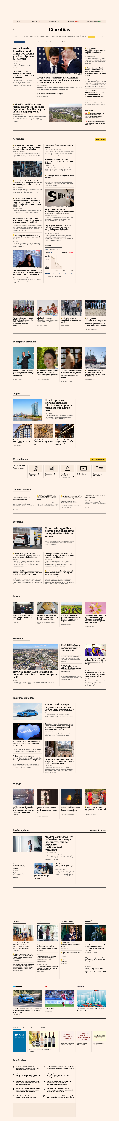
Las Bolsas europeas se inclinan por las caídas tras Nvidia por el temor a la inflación (45, 41)
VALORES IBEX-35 (49, 276)
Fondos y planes (62, 36)
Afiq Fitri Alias (40, 508)
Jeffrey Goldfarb (65, 325)
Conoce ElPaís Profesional (98, 459)
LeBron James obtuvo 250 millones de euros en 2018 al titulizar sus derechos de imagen (95, 661)
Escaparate (34, 1028)
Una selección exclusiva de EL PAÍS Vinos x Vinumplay (40, 1050)
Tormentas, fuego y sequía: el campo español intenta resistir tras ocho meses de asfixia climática (26, 555)
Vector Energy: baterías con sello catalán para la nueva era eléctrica (23, 617)
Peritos (38, 942)
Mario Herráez (16, 1014)
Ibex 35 (18, 21)
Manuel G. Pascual (89, 329)
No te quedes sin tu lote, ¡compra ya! (98, 1044)
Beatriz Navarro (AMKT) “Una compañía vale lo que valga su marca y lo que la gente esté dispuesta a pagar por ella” (23, 956)
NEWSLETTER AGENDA (101, 139)
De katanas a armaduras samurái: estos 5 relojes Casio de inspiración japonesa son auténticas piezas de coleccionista (28, 1076)
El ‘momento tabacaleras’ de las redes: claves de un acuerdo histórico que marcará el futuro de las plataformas (95, 322)
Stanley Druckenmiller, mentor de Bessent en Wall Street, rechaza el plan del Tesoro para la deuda (95, 673)
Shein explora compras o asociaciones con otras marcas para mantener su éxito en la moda (59, 211)
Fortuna (16, 921)
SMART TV (87, 942)
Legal (39, 921)
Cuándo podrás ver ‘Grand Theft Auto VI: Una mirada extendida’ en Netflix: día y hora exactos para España (60, 1076)
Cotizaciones (55, 36)
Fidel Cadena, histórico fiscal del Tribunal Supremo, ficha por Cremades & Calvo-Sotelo (46, 957)
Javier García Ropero (18, 151)
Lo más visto (19, 1060)
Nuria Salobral (40, 85)
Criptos (17, 393)
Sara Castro (16, 208)
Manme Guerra (16, 950)
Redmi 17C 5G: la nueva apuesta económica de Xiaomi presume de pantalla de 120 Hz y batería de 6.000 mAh (95, 971)
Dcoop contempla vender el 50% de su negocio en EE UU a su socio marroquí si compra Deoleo (27, 147)
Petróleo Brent (52, 21)
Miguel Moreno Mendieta (50, 852)
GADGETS (87, 956)
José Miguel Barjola (41, 961)
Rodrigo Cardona (49, 539)
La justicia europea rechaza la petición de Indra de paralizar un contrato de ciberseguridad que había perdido (59, 1083)
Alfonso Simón (16, 114)
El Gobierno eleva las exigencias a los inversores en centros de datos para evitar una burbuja (59, 573)
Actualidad (19, 139)
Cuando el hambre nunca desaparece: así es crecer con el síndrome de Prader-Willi (47, 809)
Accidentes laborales (42, 964)
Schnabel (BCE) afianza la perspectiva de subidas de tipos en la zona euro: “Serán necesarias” (70, 648)
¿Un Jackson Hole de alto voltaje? (50, 94)
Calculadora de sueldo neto (34, 474)
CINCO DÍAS (15, 241)
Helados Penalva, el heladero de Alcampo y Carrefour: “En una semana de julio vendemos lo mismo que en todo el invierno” (95, 619)
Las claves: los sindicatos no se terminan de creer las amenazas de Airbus (26, 237)
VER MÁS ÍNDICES (58, 276)
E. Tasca (46, 413)
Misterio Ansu (49, 1009)
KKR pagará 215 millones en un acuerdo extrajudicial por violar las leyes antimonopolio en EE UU (27, 220)
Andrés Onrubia (48, 1011)
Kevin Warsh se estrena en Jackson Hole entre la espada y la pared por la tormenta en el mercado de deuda (58, 80)
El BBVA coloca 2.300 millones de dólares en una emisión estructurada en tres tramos (71, 669)
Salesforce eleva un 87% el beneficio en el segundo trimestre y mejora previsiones (26, 743)
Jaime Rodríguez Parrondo (43, 622)
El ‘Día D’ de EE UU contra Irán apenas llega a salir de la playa (47, 497)
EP (50, 712)
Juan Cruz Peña (88, 77)
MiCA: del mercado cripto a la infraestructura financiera (71, 497)
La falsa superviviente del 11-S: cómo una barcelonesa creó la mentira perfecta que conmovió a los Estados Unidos (23, 810)
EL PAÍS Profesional (45, 1028)
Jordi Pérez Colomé (41, 379)
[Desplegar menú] (14, 29)
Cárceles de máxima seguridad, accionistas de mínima (71, 320)
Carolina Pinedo (40, 816)
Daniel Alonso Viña (89, 626)
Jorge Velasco (40, 950)
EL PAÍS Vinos (17, 1028)
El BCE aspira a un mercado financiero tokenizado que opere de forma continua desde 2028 (59, 405)
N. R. (62, 653)
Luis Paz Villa (16, 622)
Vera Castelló (40, 325)
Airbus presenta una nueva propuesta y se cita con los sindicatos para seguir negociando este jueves (27, 758)
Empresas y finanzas (34, 36)
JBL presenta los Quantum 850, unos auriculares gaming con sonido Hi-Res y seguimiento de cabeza (95, 959)
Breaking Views (67, 921)
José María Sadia (88, 814)
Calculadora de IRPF (50, 474)
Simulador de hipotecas (65, 474)
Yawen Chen (63, 956)
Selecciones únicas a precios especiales (82, 1044)
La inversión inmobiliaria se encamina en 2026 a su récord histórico (95, 51)
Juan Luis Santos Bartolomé (51, 180)
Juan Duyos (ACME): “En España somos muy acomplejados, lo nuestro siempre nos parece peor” (21, 945)
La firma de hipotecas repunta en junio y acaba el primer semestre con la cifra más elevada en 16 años (27, 573)
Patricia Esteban (40, 971)
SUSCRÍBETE (91, 37)
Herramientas (20, 459)
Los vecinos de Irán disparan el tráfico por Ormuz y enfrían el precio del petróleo (23, 53)
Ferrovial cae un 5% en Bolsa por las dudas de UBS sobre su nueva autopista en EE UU (35, 675)
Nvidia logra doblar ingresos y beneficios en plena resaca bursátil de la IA (59, 161)
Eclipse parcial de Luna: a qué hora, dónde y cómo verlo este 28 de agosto (70, 808)
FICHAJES (39, 954)
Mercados (42, 36)
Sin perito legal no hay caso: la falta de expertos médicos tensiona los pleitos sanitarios (47, 946)
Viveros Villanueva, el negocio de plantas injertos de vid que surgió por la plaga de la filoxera (71, 618)
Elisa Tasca (15, 445)
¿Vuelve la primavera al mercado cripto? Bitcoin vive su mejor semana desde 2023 (43, 442)
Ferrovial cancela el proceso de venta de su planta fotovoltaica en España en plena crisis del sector (95, 71)
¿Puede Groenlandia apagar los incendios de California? (91, 1010)
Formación (26, 1028)
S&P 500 (34, 21)
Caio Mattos (15, 61)
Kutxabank (102, 830)
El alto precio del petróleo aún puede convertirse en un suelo (70, 953)
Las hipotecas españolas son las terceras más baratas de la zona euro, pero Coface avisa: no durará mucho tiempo (71, 374)
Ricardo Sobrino (88, 100)
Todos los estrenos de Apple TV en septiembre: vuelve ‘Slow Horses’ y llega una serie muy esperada (95, 947)
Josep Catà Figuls (49, 731)
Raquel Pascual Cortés (50, 233)
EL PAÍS (83, 36)
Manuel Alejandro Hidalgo (51, 149)
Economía (48, 36)
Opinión (77, 36)
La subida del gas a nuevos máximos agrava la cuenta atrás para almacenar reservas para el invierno (59, 555)
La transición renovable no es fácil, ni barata (95, 496)
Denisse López (16, 559)
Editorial (15, 496)
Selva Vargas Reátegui (66, 814)
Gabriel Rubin (64, 963)
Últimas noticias (71, 36)
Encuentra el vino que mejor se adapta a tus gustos (67, 1044)
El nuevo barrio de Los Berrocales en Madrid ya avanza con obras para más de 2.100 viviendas (95, 373)
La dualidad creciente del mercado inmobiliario (21, 498)
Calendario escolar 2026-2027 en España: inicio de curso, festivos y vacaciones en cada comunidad (23, 321)
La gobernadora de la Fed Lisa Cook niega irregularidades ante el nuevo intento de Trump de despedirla (27, 272)
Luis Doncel (47, 165)
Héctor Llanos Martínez (18, 818)
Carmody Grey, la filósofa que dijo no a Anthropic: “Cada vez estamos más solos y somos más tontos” (47, 373)
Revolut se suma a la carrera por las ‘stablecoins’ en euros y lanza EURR (22, 441)
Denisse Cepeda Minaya (66, 624)
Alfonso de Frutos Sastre (91, 952)
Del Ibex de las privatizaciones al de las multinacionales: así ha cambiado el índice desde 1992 (95, 94)
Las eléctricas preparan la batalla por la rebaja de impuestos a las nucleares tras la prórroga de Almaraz (59, 761)
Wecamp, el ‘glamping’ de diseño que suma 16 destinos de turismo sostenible (47, 617)
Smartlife (88, 921)
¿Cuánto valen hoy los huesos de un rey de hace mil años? (95, 809)
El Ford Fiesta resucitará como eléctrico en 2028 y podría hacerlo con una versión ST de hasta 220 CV (27, 1010)
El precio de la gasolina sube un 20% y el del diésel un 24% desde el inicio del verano (59, 532)
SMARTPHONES (88, 966)
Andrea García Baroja (18, 970)
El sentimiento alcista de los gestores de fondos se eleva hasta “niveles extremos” (64, 865)
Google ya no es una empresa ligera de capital (59, 176)
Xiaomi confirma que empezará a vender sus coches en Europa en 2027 (59, 707)
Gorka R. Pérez (16, 187)
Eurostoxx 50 (71, 21)
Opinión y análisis (22, 489)
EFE (61, 674)
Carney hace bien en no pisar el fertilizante (70, 960)
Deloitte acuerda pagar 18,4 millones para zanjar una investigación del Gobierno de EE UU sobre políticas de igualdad (28, 1090)
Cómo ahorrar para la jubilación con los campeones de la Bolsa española (20, 866)
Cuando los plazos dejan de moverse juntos (59, 146)
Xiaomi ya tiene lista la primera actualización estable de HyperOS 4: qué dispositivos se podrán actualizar (27, 1068)
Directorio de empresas (97, 474)
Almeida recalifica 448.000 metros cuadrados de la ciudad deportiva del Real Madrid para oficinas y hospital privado (29, 108)
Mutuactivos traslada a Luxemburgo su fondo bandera (41, 877)
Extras (16, 596)
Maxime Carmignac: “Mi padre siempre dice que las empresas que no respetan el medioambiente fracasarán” (59, 843)
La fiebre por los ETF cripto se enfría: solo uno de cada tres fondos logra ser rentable (64, 442)
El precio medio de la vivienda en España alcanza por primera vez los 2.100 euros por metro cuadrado (27, 183)
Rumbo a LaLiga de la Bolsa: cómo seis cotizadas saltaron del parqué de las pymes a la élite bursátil (23, 373)
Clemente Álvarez (57, 577)
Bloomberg (47, 215)
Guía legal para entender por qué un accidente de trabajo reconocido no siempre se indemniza (47, 968)
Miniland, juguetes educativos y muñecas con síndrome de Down (47, 320)
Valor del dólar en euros (92, 21)
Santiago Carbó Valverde (42, 96)
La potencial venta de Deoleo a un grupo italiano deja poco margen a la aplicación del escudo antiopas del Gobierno (60, 1090)
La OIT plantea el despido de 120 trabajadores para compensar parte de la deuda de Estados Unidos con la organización (58, 228)
